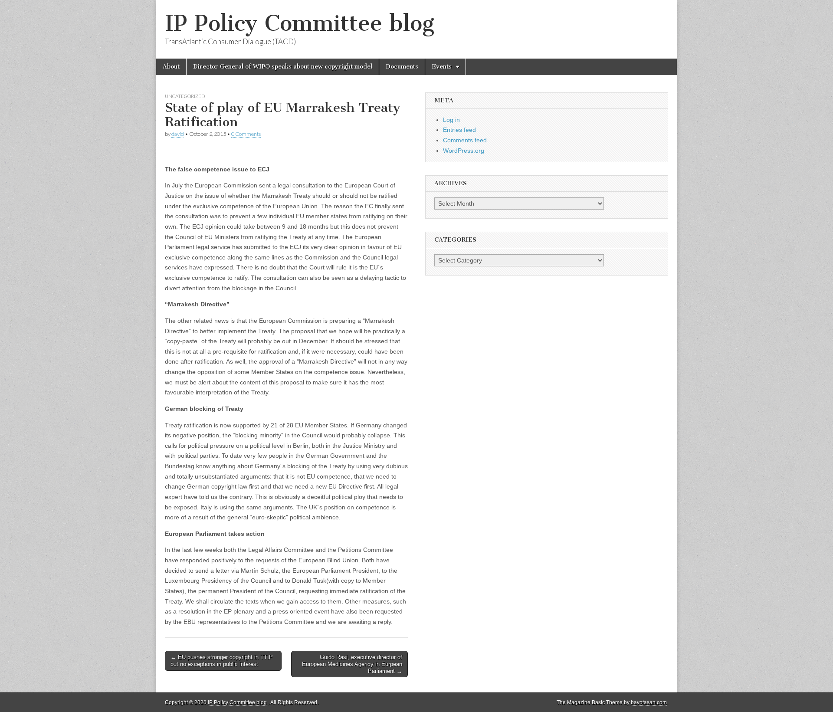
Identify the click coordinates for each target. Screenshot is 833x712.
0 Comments (246, 134)
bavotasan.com (649, 702)
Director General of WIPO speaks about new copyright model (282, 66)
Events (442, 66)
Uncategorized (185, 96)
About (171, 66)
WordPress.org (463, 150)
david (177, 134)
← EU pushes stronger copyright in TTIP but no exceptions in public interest (222, 660)
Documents (402, 66)
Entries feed (459, 129)
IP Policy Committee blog (299, 23)
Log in (451, 119)
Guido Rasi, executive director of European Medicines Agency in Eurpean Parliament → (352, 664)
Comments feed (465, 140)
